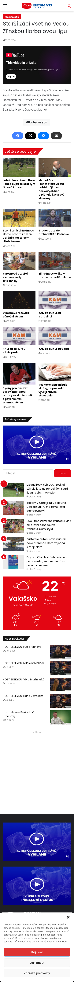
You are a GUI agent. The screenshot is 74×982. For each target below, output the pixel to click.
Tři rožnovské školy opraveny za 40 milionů (55, 275)
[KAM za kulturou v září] (55, 336)
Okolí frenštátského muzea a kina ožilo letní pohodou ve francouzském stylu (49, 525)
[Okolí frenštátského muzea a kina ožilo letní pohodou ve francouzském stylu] (13, 526)
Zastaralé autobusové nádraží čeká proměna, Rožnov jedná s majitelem (46, 543)
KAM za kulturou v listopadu (14, 350)
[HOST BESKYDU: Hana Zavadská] (60, 701)
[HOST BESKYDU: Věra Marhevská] (60, 684)
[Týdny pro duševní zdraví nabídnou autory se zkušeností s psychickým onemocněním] (19, 374)
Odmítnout (37, 962)
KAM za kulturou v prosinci (50, 314)
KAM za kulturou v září (54, 349)
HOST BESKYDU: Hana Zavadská (23, 696)
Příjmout (37, 952)
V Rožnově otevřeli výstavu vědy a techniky (15, 277)
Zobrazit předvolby (37, 973)
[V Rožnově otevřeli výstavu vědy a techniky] (19, 261)
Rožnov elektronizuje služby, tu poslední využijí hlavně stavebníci (53, 390)
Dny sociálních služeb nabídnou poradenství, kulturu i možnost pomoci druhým (47, 561)
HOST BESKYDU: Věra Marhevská (23, 679)
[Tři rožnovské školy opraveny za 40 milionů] (55, 261)
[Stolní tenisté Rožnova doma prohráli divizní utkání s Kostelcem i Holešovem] (19, 218)
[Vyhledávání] (69, 7)
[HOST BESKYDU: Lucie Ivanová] (60, 652)
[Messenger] (43, 135)
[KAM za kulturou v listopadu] (19, 336)
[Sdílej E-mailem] (56, 135)
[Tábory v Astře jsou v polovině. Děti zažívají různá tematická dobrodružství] (13, 508)
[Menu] (5, 7)
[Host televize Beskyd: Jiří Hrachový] (60, 717)
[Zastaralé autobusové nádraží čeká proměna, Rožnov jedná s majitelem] (13, 544)
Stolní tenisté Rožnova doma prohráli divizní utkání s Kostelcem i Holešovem (18, 236)
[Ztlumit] (67, 459)
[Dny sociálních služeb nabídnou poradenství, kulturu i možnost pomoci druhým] (13, 562)
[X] (30, 135)
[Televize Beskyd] (37, 6)
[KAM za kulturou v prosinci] (55, 300)
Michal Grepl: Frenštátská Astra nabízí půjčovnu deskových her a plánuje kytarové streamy (52, 189)
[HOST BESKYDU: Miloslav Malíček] (60, 668)
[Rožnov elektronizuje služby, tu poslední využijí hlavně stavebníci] (55, 372)
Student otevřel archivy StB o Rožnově (54, 232)
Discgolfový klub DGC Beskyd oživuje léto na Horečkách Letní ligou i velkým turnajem (47, 488)
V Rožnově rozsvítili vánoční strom (16, 314)
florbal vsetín (37, 122)
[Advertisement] (37, 771)
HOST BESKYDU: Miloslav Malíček (23, 663)
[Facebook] (17, 135)
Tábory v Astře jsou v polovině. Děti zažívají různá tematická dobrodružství (47, 507)
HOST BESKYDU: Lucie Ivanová (22, 647)
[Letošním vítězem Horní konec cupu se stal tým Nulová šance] (19, 167)
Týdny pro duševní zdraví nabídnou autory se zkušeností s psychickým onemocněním (17, 395)
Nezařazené (12, 16)
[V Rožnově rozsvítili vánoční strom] (19, 300)
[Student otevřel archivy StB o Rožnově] (55, 218)
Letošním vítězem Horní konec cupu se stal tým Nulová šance (19, 183)
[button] (68, 917)
